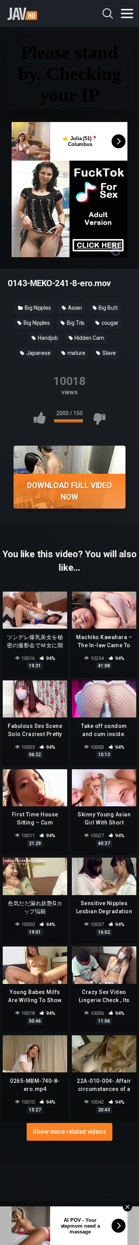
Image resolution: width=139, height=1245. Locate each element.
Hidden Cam (89, 338)
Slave (108, 353)
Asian (74, 308)
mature (75, 353)
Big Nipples (37, 308)
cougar (109, 323)
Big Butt (108, 308)
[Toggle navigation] (127, 13)
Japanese (37, 353)
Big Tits (75, 323)
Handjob (47, 338)
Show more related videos (69, 1131)
